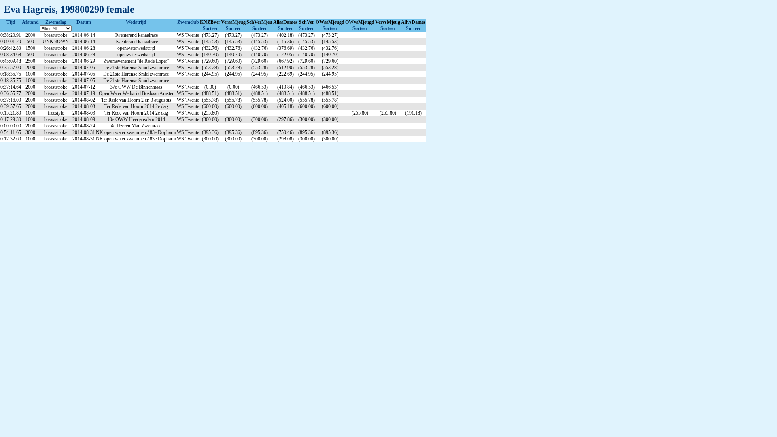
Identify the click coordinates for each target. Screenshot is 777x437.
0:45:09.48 (10, 61)
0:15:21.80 (10, 113)
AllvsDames (413, 22)
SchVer (306, 22)
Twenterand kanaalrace (136, 35)
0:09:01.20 (10, 42)
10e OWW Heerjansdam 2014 (136, 119)
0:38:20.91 (10, 35)
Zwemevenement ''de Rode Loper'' (136, 61)
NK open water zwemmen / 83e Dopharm (136, 132)
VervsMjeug (387, 22)
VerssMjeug (233, 22)
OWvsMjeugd (359, 22)
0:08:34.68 (10, 54)
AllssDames (285, 22)
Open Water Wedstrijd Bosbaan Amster (136, 93)
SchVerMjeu (259, 22)
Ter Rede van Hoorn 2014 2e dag (136, 106)
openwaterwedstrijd (136, 48)
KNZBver (210, 22)
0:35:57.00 (10, 67)
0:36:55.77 (10, 93)
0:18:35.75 (10, 74)
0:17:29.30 (10, 119)
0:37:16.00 (10, 100)
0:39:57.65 (10, 106)
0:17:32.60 (10, 139)
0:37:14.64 (10, 87)
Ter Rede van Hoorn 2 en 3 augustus (136, 100)
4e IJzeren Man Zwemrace (136, 126)
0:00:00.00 (10, 126)
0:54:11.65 (10, 132)
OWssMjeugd (330, 22)
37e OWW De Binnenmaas (136, 87)
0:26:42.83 (10, 48)
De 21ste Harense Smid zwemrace (136, 67)
